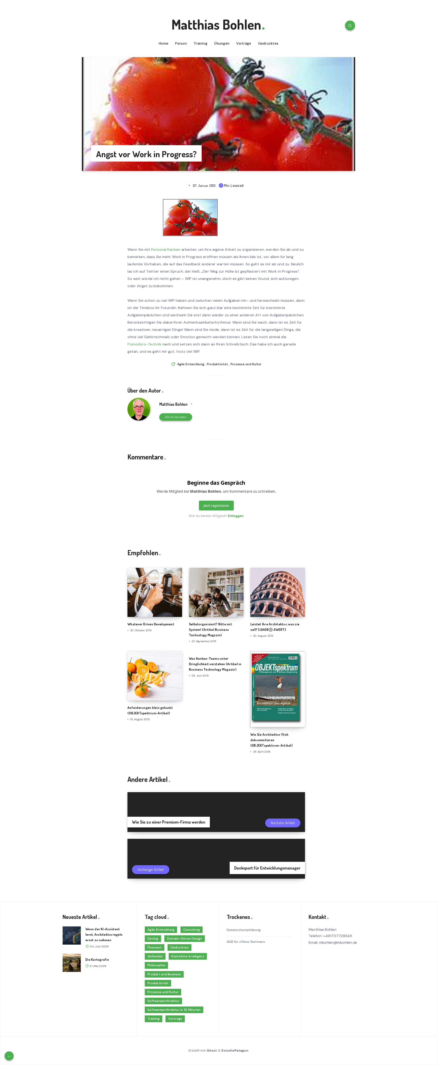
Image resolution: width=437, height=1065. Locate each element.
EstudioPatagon (234, 1050)
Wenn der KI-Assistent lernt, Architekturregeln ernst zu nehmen (103, 934)
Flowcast (154, 947)
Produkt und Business (164, 974)
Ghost (212, 1050)
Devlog (152, 938)
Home (163, 43)
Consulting (191, 930)
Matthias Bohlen (216, 24)
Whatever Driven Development (150, 624)
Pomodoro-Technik (144, 344)
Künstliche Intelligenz (187, 956)
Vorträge (243, 43)
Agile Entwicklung (190, 364)
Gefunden (155, 956)
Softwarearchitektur (163, 1001)
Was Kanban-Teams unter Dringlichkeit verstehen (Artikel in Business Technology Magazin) (215, 664)
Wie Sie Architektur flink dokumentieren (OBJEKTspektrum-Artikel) (271, 740)
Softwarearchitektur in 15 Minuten (174, 1010)
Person (181, 43)
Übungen (221, 43)
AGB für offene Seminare (246, 942)
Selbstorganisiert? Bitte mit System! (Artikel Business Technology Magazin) (210, 629)
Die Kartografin (97, 959)
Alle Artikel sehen (175, 417)
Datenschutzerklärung (244, 930)
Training (200, 43)
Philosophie (156, 965)
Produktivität (217, 364)
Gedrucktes (268, 43)
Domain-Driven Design (184, 938)
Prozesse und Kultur (246, 364)
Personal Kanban (166, 249)
